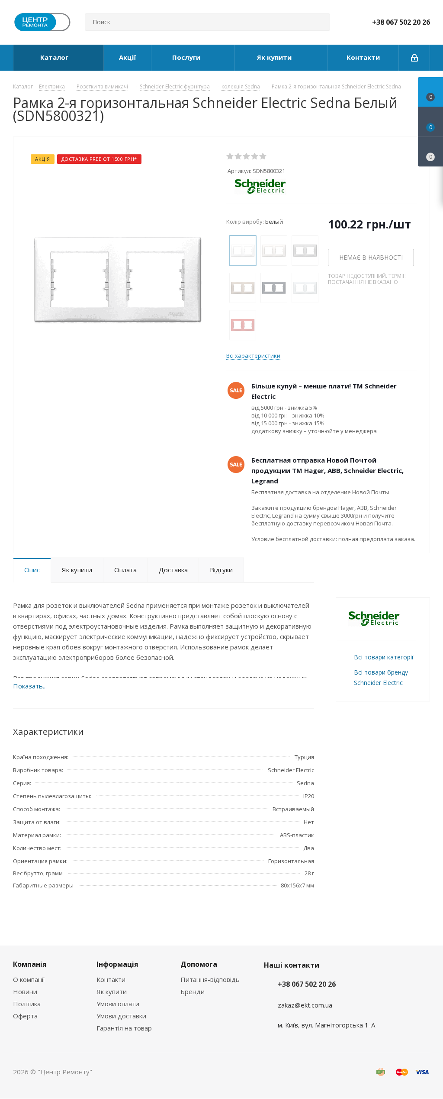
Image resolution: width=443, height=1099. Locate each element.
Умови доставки (121, 1015)
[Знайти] (319, 22)
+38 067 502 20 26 (401, 22)
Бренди (192, 991)
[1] (230, 156)
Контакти (110, 979)
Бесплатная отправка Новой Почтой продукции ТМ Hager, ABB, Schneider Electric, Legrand (327, 470)
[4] (255, 156)
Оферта (25, 1015)
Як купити (111, 991)
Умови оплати (117, 1003)
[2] (238, 156)
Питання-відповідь (210, 979)
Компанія (30, 964)
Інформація (117, 964)
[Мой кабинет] (414, 58)
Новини (25, 991)
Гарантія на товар (124, 1028)
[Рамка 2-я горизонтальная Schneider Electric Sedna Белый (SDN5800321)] (117, 279)
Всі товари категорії (383, 657)
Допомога (198, 964)
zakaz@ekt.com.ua (305, 1005)
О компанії (29, 979)
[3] (247, 156)
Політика (27, 1003)
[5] (263, 156)
